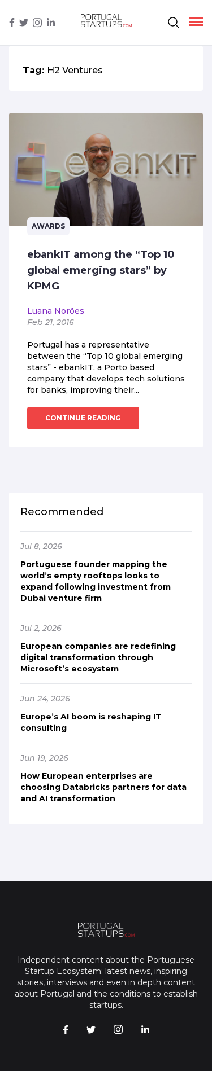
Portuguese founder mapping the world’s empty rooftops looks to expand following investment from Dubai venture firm (95, 581)
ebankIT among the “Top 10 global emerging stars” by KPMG (101, 270)
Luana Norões (55, 311)
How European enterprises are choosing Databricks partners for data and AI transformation (103, 787)
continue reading (83, 418)
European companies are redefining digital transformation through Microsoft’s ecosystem (98, 657)
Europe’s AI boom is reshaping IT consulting (91, 722)
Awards (48, 226)
